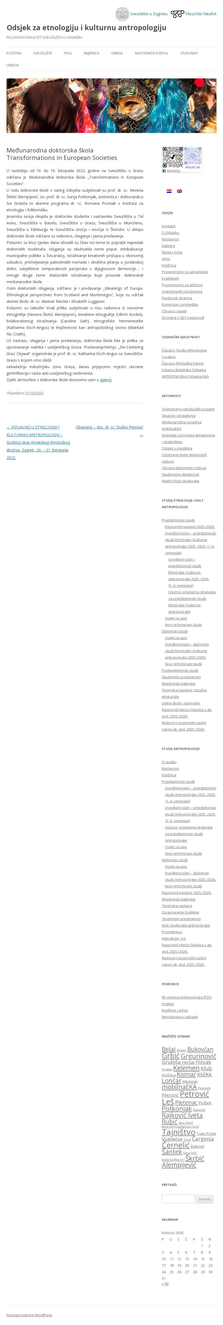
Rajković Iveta (182, 1114)
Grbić (171, 1056)
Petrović (170, 1095)
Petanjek (204, 1088)
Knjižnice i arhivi (175, 1010)
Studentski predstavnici (181, 676)
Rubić (169, 1121)
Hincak (203, 1062)
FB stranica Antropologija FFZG (187, 997)
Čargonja (203, 1138)
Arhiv (166, 258)
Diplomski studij (175, 631)
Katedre (168, 245)
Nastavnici (170, 239)
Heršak (188, 1062)
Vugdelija (172, 1139)
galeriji (106, 379)
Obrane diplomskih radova (184, 467)
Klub (206, 1068)
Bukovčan (200, 1049)
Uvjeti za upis (176, 618)
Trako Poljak (206, 1133)
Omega (117, 53)
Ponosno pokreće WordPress (29, 1315)
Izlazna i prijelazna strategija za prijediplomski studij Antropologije (188, 834)
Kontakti (168, 226)
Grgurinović (198, 1055)
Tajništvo (179, 1131)
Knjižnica (91, 53)
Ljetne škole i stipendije (181, 703)
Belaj (169, 1049)
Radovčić (199, 1110)
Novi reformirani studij (183, 624)
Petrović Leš (185, 1098)
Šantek (172, 1151)
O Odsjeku (170, 232)
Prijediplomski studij (178, 520)
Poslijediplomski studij (180, 670)
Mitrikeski (189, 1081)
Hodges (167, 1069)
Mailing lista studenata (180, 480)
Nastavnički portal (151, 53)
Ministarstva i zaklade (180, 1016)
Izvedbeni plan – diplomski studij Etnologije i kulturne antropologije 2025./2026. (187, 651)
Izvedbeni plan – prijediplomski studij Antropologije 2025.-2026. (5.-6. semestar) (190, 814)
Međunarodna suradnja (182, 422)
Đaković (198, 1146)
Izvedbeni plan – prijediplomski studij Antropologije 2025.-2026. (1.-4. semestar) (190, 795)
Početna (14, 53)
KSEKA (204, 1074)
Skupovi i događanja (179, 415)
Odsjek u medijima (177, 448)
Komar (186, 1074)
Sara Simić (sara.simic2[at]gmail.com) (180, 1124)
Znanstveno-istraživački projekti (188, 409)
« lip (165, 1283)
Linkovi (13, 65)
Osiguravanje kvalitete (180, 912)
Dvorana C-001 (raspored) (183, 317)
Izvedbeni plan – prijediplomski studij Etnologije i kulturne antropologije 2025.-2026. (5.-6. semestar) (188, 572)
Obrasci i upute (174, 311)
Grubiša (171, 1062)
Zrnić (187, 1139)
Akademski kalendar (179, 683)
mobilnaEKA (171, 428)
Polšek (205, 1103)
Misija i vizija (172, 252)
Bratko (181, 1050)
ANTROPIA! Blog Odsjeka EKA (185, 376)
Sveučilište (42, 53)
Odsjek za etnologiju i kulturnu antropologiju (86, 27)
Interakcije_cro (174, 938)
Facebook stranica (177, 297)
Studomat (189, 53)
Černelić (176, 1145)
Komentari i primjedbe (180, 304)
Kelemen (186, 1067)
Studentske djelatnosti (180, 474)
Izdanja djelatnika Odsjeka (184, 369)
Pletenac (186, 1102)
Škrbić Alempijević (183, 1162)
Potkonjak (177, 1108)
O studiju (169, 761)
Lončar (171, 1080)
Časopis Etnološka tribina (182, 363)
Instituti (168, 1003)
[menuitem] (169, 191)
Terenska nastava (177, 905)
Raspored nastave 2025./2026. (190, 526)
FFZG (68, 53)
